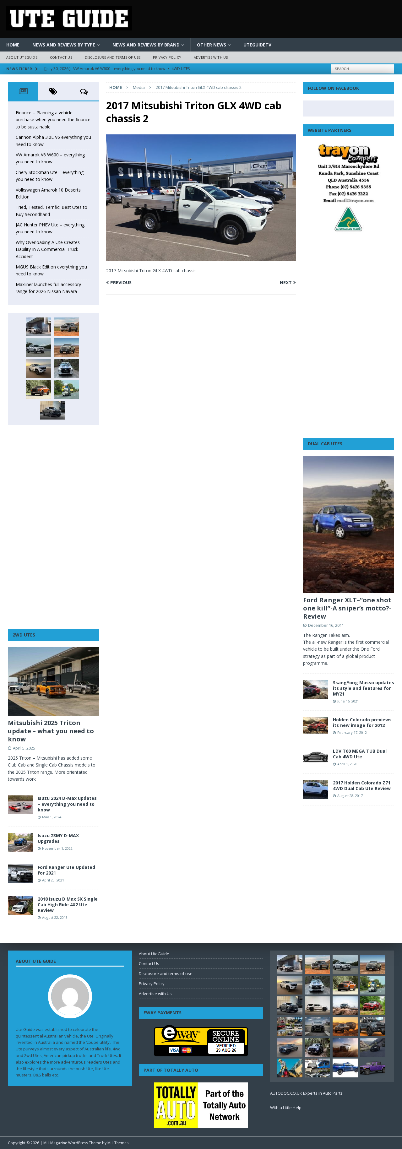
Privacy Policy (167, 57)
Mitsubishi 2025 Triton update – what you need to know (51, 730)
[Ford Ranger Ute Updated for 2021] (20, 873)
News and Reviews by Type (63, 45)
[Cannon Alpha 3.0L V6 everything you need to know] (66, 326)
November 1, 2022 (57, 848)
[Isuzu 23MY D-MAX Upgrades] (20, 842)
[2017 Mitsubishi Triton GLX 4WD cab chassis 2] (201, 257)
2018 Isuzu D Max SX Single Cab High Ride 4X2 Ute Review (68, 904)
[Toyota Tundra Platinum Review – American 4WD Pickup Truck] (289, 1047)
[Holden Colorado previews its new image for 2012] (315, 725)
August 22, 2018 (55, 917)
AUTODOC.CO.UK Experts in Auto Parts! (307, 1093)
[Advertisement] (53, 527)
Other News (211, 45)
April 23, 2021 (53, 880)
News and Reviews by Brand (146, 45)
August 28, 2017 (350, 795)
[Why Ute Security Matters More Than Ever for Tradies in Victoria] (289, 1068)
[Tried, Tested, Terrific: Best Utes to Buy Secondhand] (66, 368)
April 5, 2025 (24, 748)
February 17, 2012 (352, 732)
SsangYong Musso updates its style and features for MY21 (363, 688)
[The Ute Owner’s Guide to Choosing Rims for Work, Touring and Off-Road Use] (345, 1005)
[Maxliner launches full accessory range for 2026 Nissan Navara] (317, 1005)
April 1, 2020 (347, 763)
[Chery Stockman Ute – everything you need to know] (66, 347)
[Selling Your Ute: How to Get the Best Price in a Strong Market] (289, 1026)
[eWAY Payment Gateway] (201, 1053)
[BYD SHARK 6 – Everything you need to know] (317, 1047)
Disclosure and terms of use (112, 57)
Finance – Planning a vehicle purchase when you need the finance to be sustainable (53, 120)
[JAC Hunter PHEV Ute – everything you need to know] (38, 389)
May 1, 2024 (51, 817)
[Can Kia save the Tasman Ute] (372, 1026)
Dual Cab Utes (325, 444)
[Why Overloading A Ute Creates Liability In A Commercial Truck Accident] (66, 389)
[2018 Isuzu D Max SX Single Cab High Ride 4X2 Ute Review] (20, 905)
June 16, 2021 (348, 701)
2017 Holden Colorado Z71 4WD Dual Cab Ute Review (362, 785)
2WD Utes (24, 635)
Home (12, 45)
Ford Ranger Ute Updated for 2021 (66, 870)
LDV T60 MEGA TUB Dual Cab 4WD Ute (360, 754)
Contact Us (61, 57)
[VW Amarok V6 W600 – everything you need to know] (38, 347)
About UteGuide (21, 57)
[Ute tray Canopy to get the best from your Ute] (345, 1068)
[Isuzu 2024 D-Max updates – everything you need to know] (20, 804)
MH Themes (117, 1143)
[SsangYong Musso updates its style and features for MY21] (315, 689)
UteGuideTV (257, 45)
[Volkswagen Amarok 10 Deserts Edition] (38, 368)
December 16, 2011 (326, 625)
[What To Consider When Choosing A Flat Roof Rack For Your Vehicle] (317, 1068)
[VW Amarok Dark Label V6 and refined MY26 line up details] (372, 1047)
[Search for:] (362, 68)
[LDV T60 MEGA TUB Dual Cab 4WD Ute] (315, 757)
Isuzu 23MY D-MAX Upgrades (58, 838)
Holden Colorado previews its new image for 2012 (362, 722)
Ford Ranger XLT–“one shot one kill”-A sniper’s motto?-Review (347, 608)
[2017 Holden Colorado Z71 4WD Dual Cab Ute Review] (315, 789)
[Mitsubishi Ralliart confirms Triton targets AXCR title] (372, 1005)
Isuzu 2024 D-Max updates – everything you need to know (67, 803)
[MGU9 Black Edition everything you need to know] (52, 410)
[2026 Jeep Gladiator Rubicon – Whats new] (372, 1068)
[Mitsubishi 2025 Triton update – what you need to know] (53, 681)
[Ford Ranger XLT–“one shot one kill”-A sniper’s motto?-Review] (348, 524)
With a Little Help (286, 1107)
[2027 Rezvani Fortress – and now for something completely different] (317, 1026)
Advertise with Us (211, 57)
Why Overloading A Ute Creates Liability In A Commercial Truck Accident (48, 249)
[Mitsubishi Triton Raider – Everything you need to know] (345, 1047)
